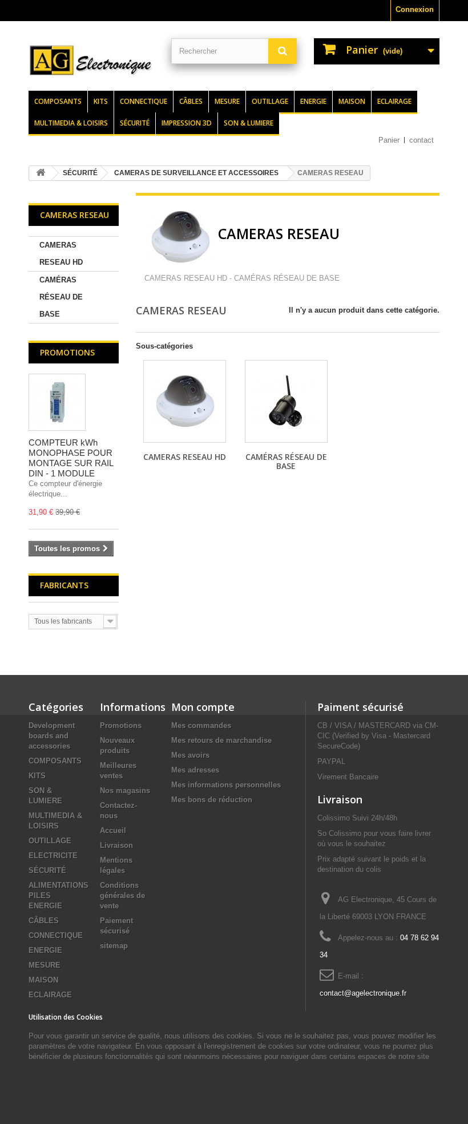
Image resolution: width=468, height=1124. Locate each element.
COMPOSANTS (55, 761)
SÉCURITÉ (47, 870)
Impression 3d (187, 123)
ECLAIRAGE (50, 994)
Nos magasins (125, 790)
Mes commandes (201, 725)
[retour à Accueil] (40, 173)
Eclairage (394, 101)
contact (421, 140)
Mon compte (203, 707)
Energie (313, 101)
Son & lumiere (248, 123)
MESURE (44, 965)
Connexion (415, 9)
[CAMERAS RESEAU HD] (184, 401)
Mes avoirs (190, 755)
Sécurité (135, 123)
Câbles (191, 101)
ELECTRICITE (53, 855)
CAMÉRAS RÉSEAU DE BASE (61, 297)
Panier (389, 140)
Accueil (113, 830)
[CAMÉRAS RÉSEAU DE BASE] (286, 401)
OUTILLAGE (50, 840)
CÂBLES (44, 920)
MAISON (43, 980)
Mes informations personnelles (226, 785)
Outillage (270, 101)
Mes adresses (195, 770)
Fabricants (64, 585)
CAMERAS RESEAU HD (61, 253)
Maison (351, 101)
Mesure (227, 101)
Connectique (143, 101)
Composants (58, 101)
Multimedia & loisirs (71, 123)
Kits (101, 101)
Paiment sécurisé (360, 707)
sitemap (114, 945)
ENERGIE (45, 950)
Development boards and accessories (52, 735)
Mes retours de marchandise (221, 740)
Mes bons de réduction (211, 799)
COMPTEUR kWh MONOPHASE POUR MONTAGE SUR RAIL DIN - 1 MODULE (71, 458)
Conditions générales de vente (122, 895)
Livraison (116, 845)
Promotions (67, 352)
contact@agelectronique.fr (363, 993)
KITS (37, 775)
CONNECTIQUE (56, 935)
